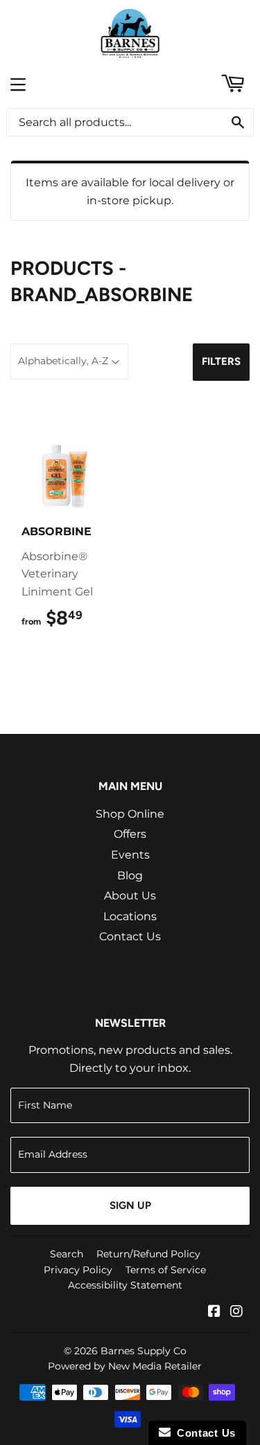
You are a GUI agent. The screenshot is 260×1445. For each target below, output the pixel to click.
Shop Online (130, 813)
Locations (130, 916)
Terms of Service (165, 1269)
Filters (221, 361)
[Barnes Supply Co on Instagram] (236, 1312)
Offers (130, 834)
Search (66, 1253)
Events (130, 854)
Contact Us (130, 936)
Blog (130, 875)
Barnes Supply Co (144, 1350)
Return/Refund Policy (148, 1253)
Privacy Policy (78, 1269)
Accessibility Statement (125, 1285)
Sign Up (130, 1205)
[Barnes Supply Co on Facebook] (214, 1312)
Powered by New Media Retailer (125, 1366)
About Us (130, 895)
